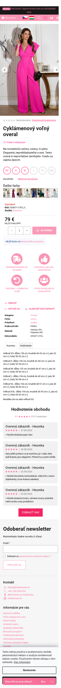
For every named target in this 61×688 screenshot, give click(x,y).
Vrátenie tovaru (10, 624)
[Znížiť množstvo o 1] (12, 230)
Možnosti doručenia (28, 179)
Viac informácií (22, 662)
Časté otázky (9, 620)
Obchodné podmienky (13, 639)
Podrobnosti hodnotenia (44, 120)
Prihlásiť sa (14, 565)
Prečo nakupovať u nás (14, 617)
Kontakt (7, 646)
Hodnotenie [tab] (25, 345)
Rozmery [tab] (11, 345)
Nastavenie (29, 670)
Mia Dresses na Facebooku (21, 594)
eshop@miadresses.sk (19, 587)
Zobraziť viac (30, 512)
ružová (33, 319)
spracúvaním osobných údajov (34, 556)
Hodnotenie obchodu (30, 409)
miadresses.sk (15, 598)
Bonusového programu (32, 241)
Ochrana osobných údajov (16, 642)
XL (42, 170)
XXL (51, 170)
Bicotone (17, 210)
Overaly (33, 315)
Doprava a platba (11, 613)
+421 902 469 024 (16, 591)
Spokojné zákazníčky (13, 628)
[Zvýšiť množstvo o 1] (27, 230)
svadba (33, 322)
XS (7, 170)
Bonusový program (12, 631)
